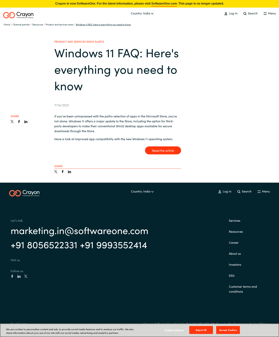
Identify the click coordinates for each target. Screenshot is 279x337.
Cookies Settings (174, 330)
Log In (232, 13)
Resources (236, 231)
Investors (235, 264)
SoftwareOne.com (164, 3)
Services (234, 220)
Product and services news (59, 24)
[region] (139, 330)
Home (7, 24)
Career (234, 242)
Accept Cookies (228, 330)
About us (235, 253)
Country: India (141, 13)
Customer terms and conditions (243, 288)
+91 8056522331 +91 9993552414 (79, 244)
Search (252, 13)
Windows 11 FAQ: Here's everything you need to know (103, 24)
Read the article (163, 150)
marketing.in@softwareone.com (79, 230)
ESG (232, 275)
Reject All (201, 330)
